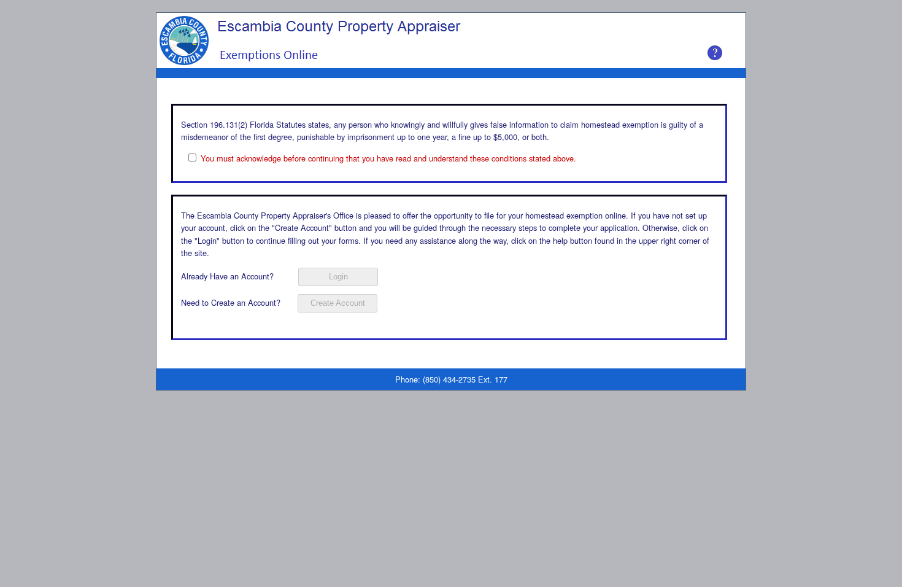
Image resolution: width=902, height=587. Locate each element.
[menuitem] (168, 73)
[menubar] (193, 73)
